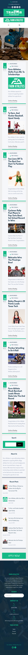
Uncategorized (13, 63)
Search (19, 444)
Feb (4, 113)
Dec (4, 210)
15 (5, 156)
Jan (4, 159)
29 (5, 208)
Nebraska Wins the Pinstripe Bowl (15, 260)
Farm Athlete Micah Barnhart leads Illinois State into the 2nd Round (16, 393)
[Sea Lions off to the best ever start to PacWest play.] (5, 519)
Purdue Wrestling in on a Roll (16, 349)
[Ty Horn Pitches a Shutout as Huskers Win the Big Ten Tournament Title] (5, 487)
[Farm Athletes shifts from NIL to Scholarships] (5, 499)
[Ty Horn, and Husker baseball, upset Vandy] (5, 509)
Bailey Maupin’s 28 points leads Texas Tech (16, 303)
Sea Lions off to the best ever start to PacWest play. (16, 162)
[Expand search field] (19, 25)
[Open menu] (8, 25)
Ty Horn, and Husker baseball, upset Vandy (15, 115)
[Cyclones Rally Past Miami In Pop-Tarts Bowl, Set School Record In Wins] (5, 529)
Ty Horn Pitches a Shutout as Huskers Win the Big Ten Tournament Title (16, 488)
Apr (5, 69)
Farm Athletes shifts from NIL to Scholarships (16, 72)
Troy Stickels (14, 66)
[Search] (21, 595)
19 (5, 110)
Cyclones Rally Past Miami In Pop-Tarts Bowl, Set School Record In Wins (16, 215)
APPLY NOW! (14, 555)
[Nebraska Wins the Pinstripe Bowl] (5, 541)
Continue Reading (12, 100)
